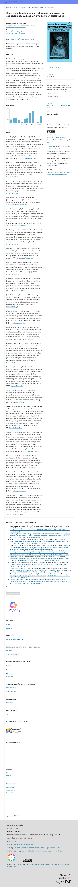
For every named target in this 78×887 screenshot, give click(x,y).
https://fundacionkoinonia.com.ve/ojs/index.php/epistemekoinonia (38, 848)
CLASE (8, 665)
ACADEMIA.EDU (11, 692)
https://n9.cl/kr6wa (15, 428)
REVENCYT (9, 677)
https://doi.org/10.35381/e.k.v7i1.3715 (22, 39)
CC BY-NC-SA (51, 146)
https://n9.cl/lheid (18, 402)
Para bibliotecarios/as (12, 793)
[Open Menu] (6, 2)
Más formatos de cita (54, 96)
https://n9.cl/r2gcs (20, 290)
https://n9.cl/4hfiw (33, 451)
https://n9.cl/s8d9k (17, 386)
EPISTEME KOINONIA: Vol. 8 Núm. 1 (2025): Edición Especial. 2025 (39, 536)
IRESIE (8, 669)
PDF (59, 67)
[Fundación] (13, 613)
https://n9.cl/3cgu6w (19, 491)
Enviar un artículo (13, 594)
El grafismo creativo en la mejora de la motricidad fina (40, 563)
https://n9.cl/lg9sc (30, 467)
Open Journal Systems (13, 816)
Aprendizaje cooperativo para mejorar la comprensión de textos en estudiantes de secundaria (40, 541)
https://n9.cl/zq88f (21, 205)
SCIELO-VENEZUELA (12, 654)
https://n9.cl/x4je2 (20, 226)
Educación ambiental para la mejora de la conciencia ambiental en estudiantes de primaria (40, 535)
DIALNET (9, 651)
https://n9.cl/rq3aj (27, 258)
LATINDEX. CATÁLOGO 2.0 (14, 639)
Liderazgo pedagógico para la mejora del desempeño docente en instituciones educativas (38, 580)
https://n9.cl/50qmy (12, 274)
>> (11, 587)
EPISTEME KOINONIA (15, 2)
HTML (51, 67)
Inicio (7, 7)
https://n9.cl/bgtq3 (12, 244)
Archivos (14, 7)
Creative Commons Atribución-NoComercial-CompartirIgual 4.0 (58, 140)
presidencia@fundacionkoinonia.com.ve (20, 844)
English (8, 776)
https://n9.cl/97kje (27, 339)
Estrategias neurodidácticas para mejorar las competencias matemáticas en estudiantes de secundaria (40, 546)
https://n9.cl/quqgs (31, 158)
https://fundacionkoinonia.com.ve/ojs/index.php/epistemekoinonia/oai (39, 851)
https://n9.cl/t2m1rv (12, 177)
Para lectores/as (10, 787)
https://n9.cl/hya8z (19, 323)
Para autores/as (10, 790)
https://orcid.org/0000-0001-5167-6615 (15, 27)
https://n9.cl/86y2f (12, 307)
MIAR (8, 625)
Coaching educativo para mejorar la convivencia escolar (28, 576)
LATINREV (9, 703)
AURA (8, 714)
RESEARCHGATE (11, 688)
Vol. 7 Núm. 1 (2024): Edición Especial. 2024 (31, 7)
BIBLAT (8, 673)
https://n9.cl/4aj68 (17, 514)
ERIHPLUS (9, 628)
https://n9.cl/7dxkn (12, 193)
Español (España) (11, 773)
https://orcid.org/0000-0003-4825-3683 (15, 33)
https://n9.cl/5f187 (12, 362)
